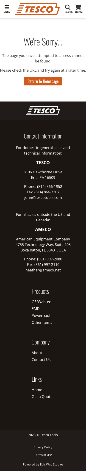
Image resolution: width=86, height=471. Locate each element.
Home (37, 389)
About (37, 352)
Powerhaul (41, 315)
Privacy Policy (43, 447)
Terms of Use (43, 455)
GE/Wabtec (41, 301)
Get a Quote (42, 396)
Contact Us (41, 359)
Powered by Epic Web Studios (43, 464)
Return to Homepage (43, 81)
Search (69, 12)
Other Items (42, 322)
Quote (79, 12)
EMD (36, 308)
